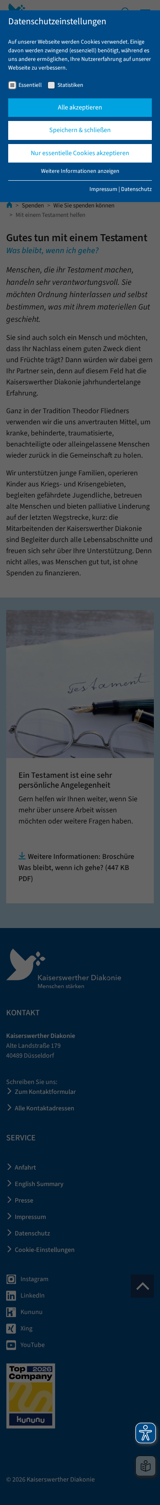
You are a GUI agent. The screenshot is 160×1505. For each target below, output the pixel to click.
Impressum (103, 189)
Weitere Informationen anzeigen (80, 171)
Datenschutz (136, 189)
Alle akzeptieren (80, 107)
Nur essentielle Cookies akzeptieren (80, 153)
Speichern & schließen (80, 130)
